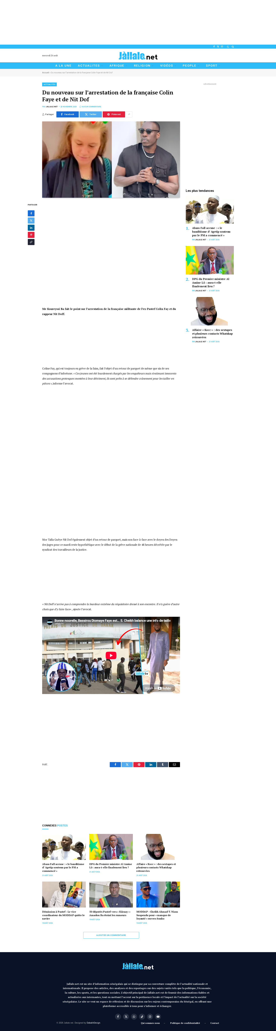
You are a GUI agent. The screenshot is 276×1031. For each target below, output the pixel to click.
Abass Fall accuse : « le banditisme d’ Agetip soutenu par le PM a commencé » (63, 867)
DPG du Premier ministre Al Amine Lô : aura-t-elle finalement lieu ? (110, 865)
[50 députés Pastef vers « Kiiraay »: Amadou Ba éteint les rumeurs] (111, 895)
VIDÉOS (166, 65)
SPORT (211, 65)
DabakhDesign (93, 1023)
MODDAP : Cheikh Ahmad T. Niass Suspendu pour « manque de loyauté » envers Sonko (157, 915)
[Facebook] (31, 213)
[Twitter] (31, 220)
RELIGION (142, 65)
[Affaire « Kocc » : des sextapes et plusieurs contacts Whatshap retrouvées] (158, 847)
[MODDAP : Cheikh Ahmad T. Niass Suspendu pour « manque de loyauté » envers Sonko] (158, 895)
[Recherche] (232, 47)
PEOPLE (189, 65)
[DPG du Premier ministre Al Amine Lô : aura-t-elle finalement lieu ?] (111, 847)
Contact (214, 1022)
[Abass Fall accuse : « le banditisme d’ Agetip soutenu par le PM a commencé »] (64, 847)
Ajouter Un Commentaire (111, 935)
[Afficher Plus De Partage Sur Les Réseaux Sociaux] (129, 114)
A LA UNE (63, 65)
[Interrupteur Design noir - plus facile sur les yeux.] (228, 47)
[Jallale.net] (138, 55)
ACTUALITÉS (49, 84)
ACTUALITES (89, 65)
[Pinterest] (31, 235)
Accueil (45, 72)
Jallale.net (52, 107)
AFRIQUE (117, 65)
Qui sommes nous (151, 1022)
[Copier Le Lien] (31, 242)
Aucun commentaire (91, 107)
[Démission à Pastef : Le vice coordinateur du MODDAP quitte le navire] (64, 895)
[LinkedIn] (31, 228)
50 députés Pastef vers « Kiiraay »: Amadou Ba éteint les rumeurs (109, 913)
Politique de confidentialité (185, 1022)
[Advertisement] (96, 22)
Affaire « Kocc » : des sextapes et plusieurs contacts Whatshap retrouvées (156, 867)
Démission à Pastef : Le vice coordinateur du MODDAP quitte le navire (63, 915)
